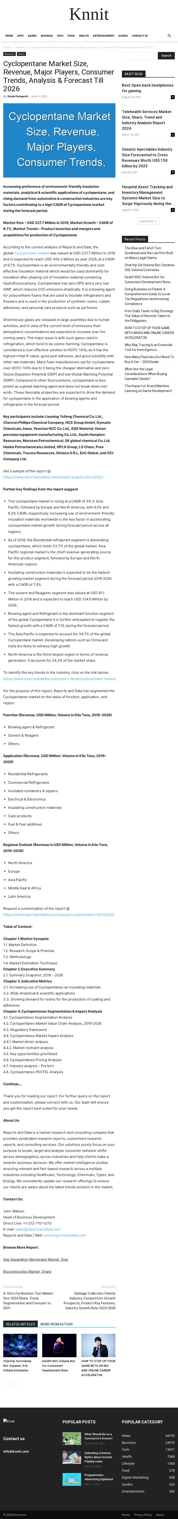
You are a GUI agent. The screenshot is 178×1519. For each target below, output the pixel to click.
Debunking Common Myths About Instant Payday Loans (98, 1457)
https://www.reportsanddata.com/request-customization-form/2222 (58, 914)
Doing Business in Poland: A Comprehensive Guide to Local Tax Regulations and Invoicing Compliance (147, 296)
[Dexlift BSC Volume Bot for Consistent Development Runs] (59, 1345)
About (160, 1515)
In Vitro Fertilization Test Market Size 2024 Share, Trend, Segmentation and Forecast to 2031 (28, 1300)
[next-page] (13, 1384)
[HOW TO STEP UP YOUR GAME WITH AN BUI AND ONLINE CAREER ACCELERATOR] (98, 1345)
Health (84, 35)
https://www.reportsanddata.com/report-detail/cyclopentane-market (59, 679)
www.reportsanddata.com (65, 1235)
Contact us (140, 35)
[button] (169, 36)
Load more (147, 221)
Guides (123, 35)
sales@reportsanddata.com (38, 1229)
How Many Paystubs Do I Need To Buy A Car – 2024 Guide (149, 359)
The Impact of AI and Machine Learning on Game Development (148, 388)
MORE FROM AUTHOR (57, 1324)
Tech (60, 35)
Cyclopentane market (31, 253)
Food (71, 35)
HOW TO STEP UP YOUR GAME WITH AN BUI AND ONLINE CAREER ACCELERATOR (149, 333)
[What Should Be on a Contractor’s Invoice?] (72, 1438)
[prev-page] (6, 1384)
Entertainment (103, 35)
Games (32, 35)
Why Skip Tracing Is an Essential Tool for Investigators (148, 347)
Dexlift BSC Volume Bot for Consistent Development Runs (58, 1365)
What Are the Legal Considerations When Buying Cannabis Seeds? (146, 374)
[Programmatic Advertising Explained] (72, 1479)
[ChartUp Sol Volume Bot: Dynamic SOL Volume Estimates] (20, 1345)
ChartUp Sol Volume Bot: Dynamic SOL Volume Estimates (17, 1365)
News (21, 53)
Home (9, 35)
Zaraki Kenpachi (17, 96)
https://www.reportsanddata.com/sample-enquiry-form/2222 (53, 477)
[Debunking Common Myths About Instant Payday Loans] (72, 1457)
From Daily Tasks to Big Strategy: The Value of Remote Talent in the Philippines (149, 316)
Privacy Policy (143, 1515)
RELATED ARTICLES (20, 1324)
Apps (20, 35)
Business (47, 35)
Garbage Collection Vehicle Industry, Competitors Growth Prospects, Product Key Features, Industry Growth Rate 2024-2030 (89, 1300)
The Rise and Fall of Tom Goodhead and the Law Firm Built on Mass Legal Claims (149, 253)
